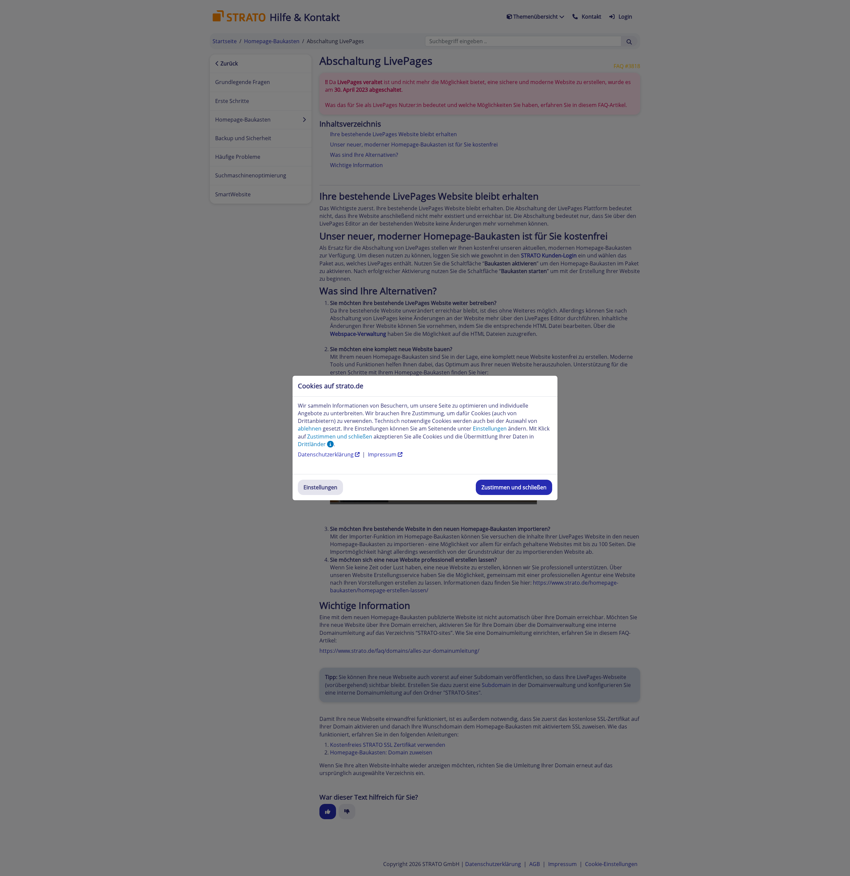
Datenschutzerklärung (326, 454)
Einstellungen (320, 487)
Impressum (383, 454)
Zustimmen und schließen (514, 487)
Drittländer (312, 444)
